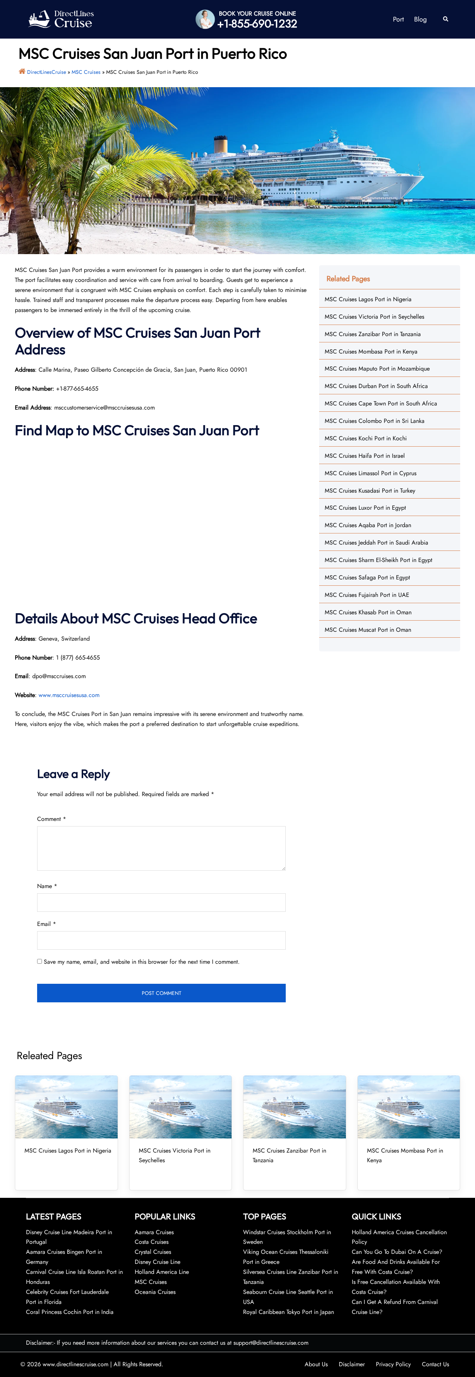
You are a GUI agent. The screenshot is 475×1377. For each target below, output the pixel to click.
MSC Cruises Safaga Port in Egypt (367, 577)
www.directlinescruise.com (75, 1364)
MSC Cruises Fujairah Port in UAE (367, 595)
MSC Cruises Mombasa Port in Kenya (371, 351)
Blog (420, 19)
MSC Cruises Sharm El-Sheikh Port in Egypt (378, 560)
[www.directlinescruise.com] (60, 18)
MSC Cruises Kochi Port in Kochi (366, 438)
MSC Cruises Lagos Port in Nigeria (368, 299)
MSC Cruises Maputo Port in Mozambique (377, 368)
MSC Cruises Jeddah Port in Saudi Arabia (376, 542)
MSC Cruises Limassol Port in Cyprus (370, 473)
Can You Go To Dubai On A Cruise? (398, 1252)
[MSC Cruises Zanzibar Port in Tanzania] (294, 1106)
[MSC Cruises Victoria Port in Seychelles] (181, 1106)
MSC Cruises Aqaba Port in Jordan (368, 525)
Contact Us (435, 1364)
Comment (51, 819)
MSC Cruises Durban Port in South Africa (376, 386)
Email (46, 924)
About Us (316, 1364)
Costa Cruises (151, 1242)
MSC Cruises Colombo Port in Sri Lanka (375, 421)
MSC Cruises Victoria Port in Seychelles (374, 316)
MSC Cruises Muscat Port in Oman (368, 629)
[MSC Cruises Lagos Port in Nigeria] (66, 1106)
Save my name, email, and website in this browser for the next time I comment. (142, 961)
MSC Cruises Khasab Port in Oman (368, 612)
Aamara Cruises (154, 1232)
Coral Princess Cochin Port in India (70, 1312)
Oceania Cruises (155, 1292)
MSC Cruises (86, 72)
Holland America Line (162, 1272)
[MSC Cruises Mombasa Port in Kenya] (409, 1106)
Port (398, 19)
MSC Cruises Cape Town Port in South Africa (381, 403)
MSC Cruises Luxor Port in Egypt (365, 507)
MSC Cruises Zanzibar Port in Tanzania (373, 334)
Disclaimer (352, 1364)
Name (47, 886)
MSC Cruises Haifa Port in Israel (365, 455)
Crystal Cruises (153, 1252)
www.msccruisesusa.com (69, 695)
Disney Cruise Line (157, 1262)
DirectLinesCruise (46, 72)
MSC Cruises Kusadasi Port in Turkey (370, 490)
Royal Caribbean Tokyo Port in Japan (288, 1312)
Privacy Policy (393, 1364)
